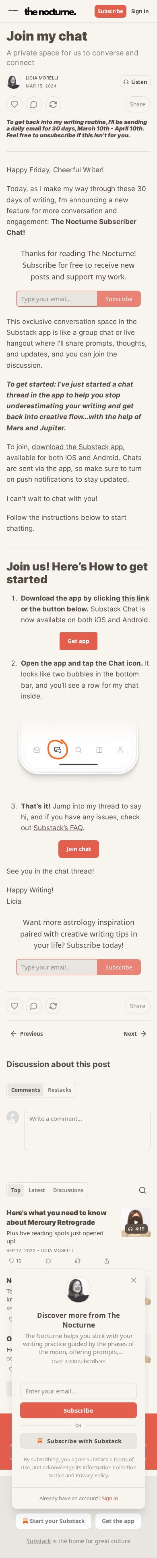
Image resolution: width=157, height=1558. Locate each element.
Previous (31, 1033)
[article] (78, 1237)
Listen (139, 82)
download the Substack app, (78, 447)
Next (130, 1033)
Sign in (140, 11)
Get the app (118, 1521)
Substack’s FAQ (58, 828)
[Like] (14, 104)
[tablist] (41, 1090)
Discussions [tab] (68, 1190)
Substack (39, 1541)
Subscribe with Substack (84, 1441)
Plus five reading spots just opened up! (54, 1237)
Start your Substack (57, 1521)
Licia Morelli (42, 78)
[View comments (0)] (34, 104)
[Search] (142, 1190)
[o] (136, 1222)
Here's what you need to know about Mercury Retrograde (56, 1217)
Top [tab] (16, 1190)
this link (135, 598)
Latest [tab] (37, 1190)
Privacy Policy (92, 1475)
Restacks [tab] (59, 1090)
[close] (133, 1280)
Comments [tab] (25, 1090)
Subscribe (110, 11)
